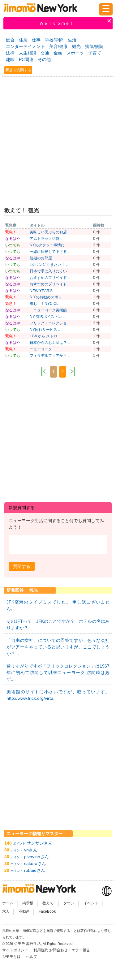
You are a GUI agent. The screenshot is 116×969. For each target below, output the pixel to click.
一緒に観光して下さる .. (50, 251)
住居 (23, 39)
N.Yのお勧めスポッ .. (47, 297)
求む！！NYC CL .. (45, 303)
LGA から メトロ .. (45, 336)
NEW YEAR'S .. (42, 291)
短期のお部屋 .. (42, 258)
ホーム (7, 903)
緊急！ (10, 232)
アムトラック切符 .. (46, 238)
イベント (91, 903)
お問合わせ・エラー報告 (70, 950)
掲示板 (27, 903)
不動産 (24, 911)
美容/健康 (58, 46)
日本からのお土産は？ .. (50, 342)
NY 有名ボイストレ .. (47, 316)
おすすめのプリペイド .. (50, 277)
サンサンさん (40, 843)
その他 (44, 59)
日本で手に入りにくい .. (50, 271)
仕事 (36, 39)
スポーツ (75, 52)
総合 (10, 39)
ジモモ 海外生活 (27, 943)
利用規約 (40, 950)
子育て (94, 52)
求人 (6, 911)
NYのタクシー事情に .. (48, 245)
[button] (22, 566)
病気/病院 (94, 46)
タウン (69, 903)
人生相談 (27, 52)
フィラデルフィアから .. (50, 355)
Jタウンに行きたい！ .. (49, 264)
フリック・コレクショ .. (50, 323)
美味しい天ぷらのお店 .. (50, 232)
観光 (76, 46)
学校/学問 (54, 39)
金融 (58, 52)
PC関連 (26, 59)
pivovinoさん (36, 856)
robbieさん (34, 870)
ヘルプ (31, 956)
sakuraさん (35, 863)
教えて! (48, 903)
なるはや (12, 238)
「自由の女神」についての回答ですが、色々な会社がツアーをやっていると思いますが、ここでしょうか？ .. (58, 647)
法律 (10, 52)
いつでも (12, 245)
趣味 (10, 59)
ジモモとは (12, 956)
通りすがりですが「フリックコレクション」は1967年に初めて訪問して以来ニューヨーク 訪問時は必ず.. (58, 672)
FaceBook (47, 911)
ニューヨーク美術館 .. (50, 310)
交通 (45, 52)
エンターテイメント (25, 46)
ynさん (30, 849)
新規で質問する (18, 70)
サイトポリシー (15, 950)
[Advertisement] (58, 139)
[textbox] (58, 544)
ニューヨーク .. (42, 349)
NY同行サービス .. (45, 329)
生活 (72, 39)
